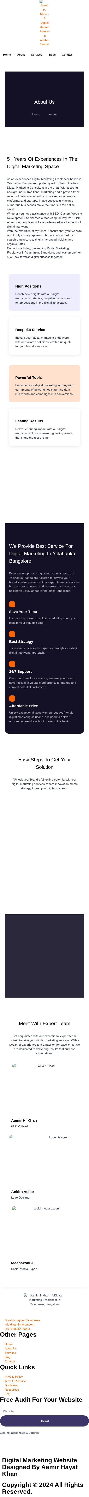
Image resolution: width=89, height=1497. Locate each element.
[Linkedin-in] (27, 1444)
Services (36, 54)
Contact (67, 54)
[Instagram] (16, 1444)
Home (7, 54)
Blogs (52, 54)
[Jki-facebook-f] (5, 1444)
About (21, 54)
